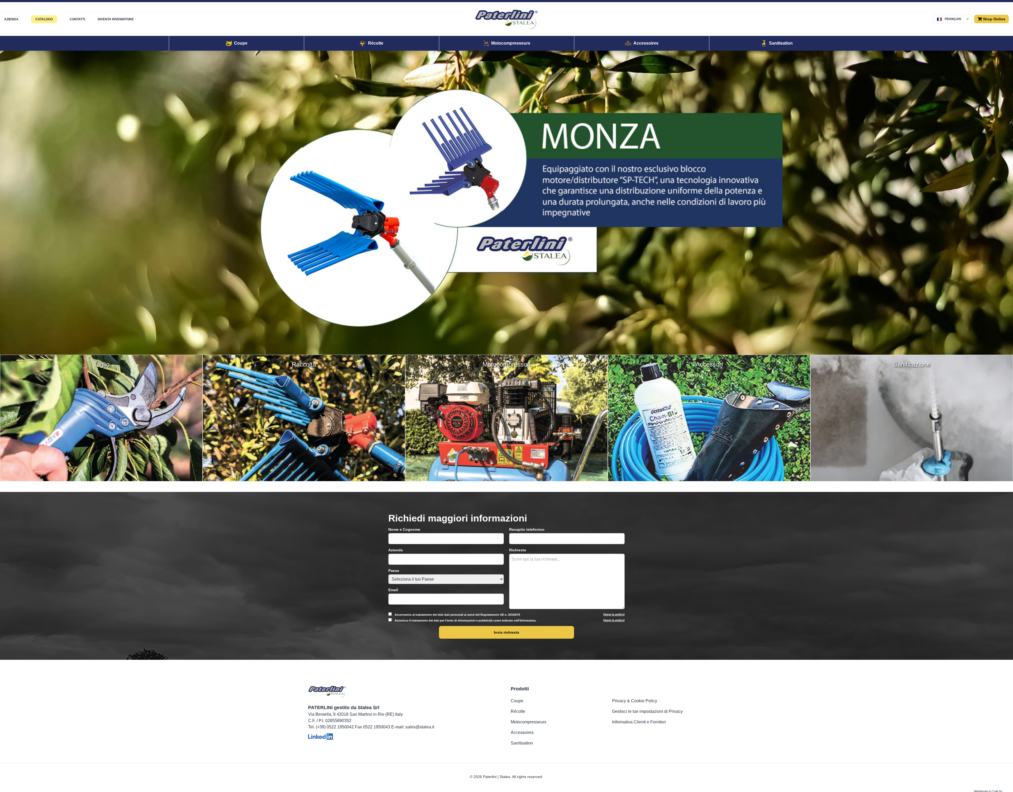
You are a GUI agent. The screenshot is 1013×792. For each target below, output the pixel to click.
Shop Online (993, 19)
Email (393, 590)
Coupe (517, 701)
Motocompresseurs (528, 722)
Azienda (11, 19)
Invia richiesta (506, 632)
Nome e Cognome (404, 529)
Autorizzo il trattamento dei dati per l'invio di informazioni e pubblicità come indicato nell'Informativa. (509, 620)
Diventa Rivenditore (116, 19)
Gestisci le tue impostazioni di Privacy (647, 711)
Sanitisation (522, 743)
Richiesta (517, 550)
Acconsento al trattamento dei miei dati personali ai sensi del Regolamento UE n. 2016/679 (509, 614)
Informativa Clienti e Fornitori (639, 722)
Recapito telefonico (526, 529)
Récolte (518, 711)
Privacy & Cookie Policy (634, 701)
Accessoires (522, 732)
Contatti (77, 19)
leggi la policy (614, 614)
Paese (393, 570)
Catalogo (44, 19)
